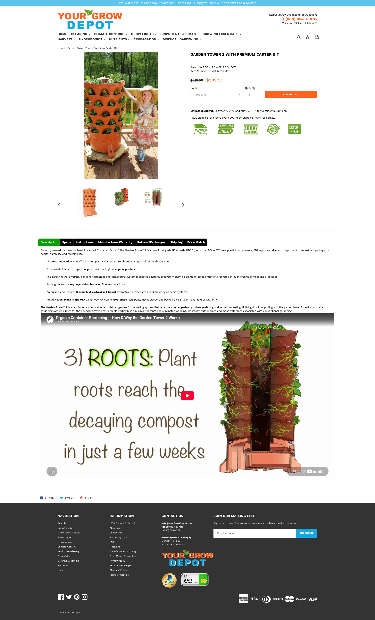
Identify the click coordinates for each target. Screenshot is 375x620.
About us (115, 528)
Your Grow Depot (72, 612)
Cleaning (82, 34)
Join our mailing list (234, 516)
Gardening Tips (118, 537)
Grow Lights (145, 34)
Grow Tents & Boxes (181, 34)
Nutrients (121, 39)
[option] (89, 202)
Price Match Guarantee (123, 556)
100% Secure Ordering (122, 523)
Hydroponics (94, 39)
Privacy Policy (117, 560)
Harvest (68, 39)
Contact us (116, 532)
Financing (115, 546)
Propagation (148, 39)
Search (62, 523)
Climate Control (112, 34)
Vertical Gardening (184, 39)
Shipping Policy (118, 570)
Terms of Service (119, 574)
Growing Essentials (224, 34)
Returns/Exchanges (120, 565)
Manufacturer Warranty (123, 551)
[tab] (49, 242)
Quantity (250, 88)
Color (193, 88)
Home (62, 34)
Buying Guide (65, 528)
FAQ (112, 542)
